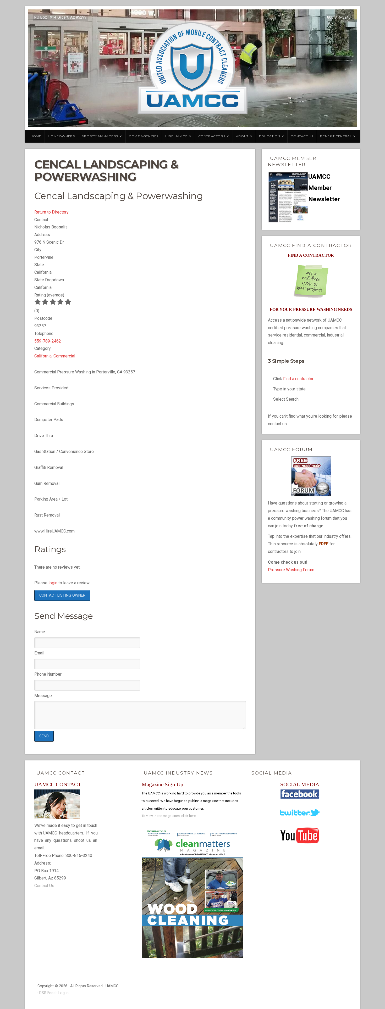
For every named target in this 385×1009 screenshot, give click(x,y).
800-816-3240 (339, 17)
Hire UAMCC (176, 136)
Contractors (212, 136)
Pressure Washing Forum (291, 569)
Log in (63, 993)
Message (43, 695)
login (52, 582)
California (43, 356)
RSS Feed (47, 993)
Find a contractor (298, 378)
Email (39, 653)
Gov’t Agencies (143, 136)
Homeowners (61, 136)
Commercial (64, 356)
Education (269, 136)
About (242, 136)
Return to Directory (51, 212)
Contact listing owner (62, 595)
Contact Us (302, 136)
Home (35, 136)
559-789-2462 (47, 341)
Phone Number (48, 674)
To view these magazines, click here (169, 816)
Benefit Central (336, 136)
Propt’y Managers (99, 136)
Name (39, 631)
